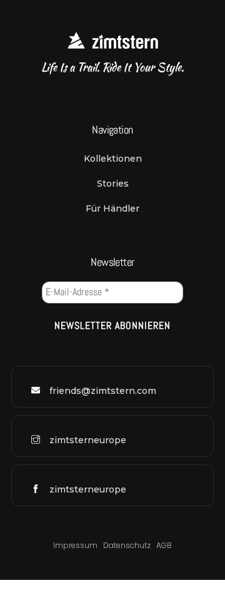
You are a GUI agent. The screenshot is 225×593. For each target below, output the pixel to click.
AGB (164, 545)
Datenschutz (127, 545)
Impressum (75, 545)
